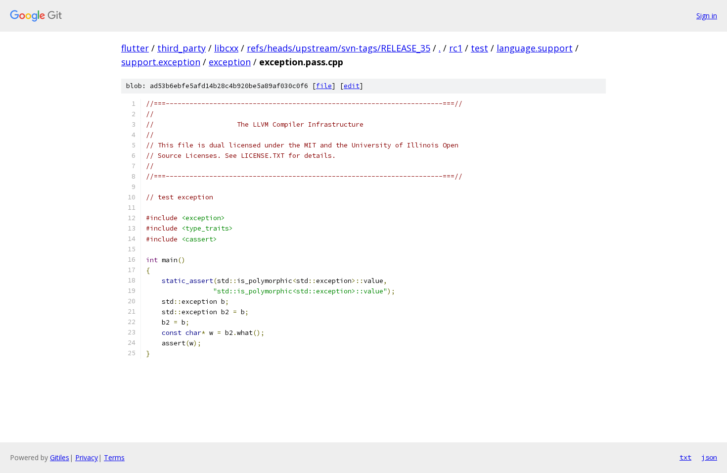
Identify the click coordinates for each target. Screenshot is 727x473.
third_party (181, 48)
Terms (114, 457)
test (479, 48)
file (324, 86)
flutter (135, 48)
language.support (535, 48)
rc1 (455, 48)
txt (685, 457)
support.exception (160, 62)
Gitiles (59, 457)
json (709, 457)
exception (230, 62)
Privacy (86, 457)
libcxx (226, 48)
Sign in (706, 15)
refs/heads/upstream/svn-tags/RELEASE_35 (338, 48)
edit (352, 86)
